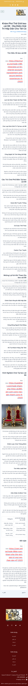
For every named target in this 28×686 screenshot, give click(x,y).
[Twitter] (15, 625)
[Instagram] (7, 625)
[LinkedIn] (11, 625)
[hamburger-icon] (2, 11)
